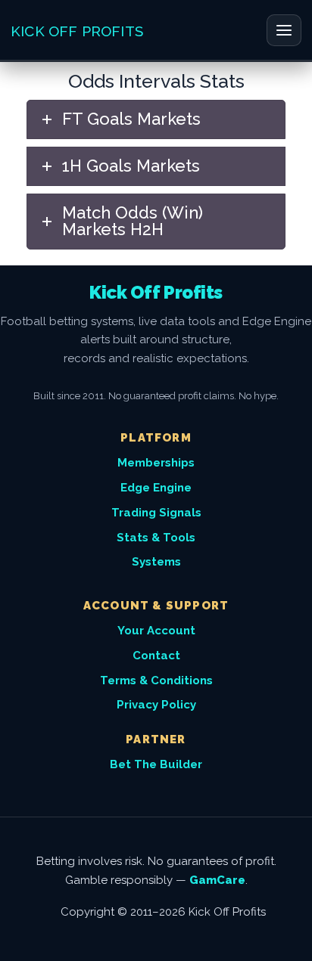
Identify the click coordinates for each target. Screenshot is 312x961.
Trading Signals (156, 512)
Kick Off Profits (77, 31)
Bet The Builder (156, 764)
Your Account (156, 630)
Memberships (156, 463)
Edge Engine (156, 487)
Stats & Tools (156, 537)
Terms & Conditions (156, 680)
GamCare (217, 880)
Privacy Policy (156, 704)
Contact (156, 655)
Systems (156, 562)
